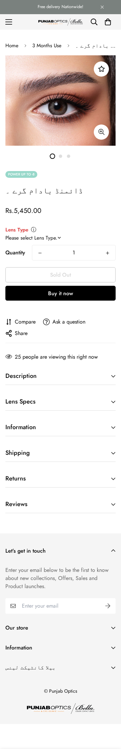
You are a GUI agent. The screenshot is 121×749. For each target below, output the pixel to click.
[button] (108, 22)
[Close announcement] (102, 7)
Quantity (15, 252)
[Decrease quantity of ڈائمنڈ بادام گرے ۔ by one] (40, 253)
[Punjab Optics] (60, 22)
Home (11, 45)
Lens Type (16, 229)
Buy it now (60, 293)
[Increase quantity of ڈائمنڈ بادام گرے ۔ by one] (107, 253)
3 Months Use (47, 45)
